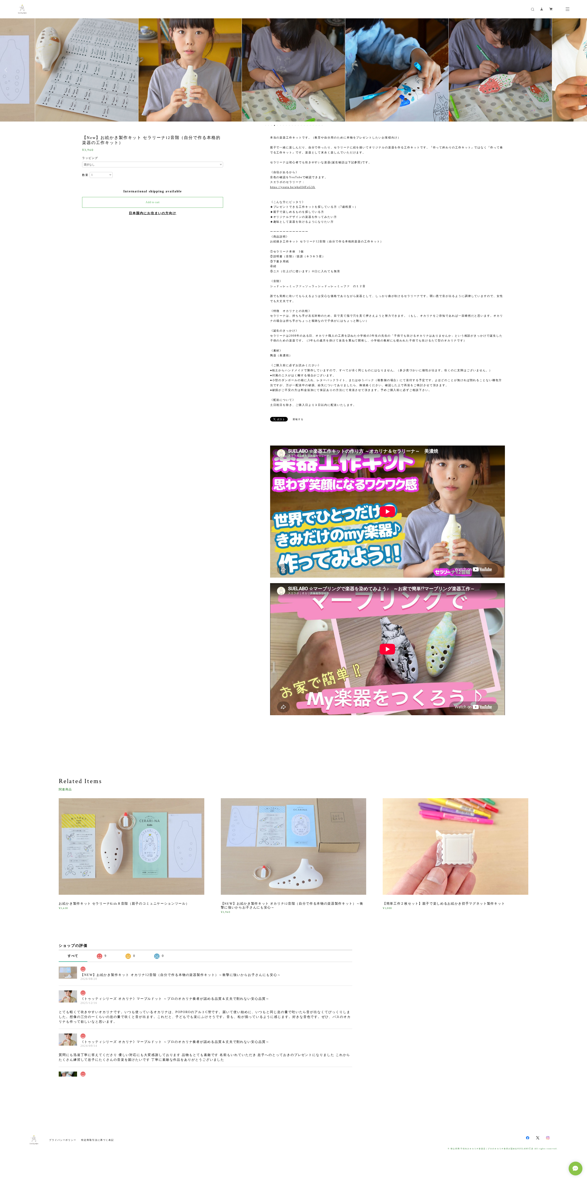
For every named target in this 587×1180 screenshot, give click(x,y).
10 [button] (292, 125)
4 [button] (274, 125)
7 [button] (283, 125)
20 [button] (322, 125)
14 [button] (304, 125)
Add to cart (153, 202)
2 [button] (268, 125)
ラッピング (90, 158)
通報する (298, 419)
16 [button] (310, 125)
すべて (73, 956)
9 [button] (289, 125)
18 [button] (316, 125)
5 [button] (277, 125)
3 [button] (271, 125)
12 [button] (298, 125)
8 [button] (286, 125)
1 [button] (265, 125)
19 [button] (319, 125)
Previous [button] (7, 70)
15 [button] (307, 125)
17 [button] (313, 125)
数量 (85, 175)
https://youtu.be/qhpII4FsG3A (293, 187)
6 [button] (280, 125)
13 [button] (301, 125)
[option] (86, 70)
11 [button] (295, 125)
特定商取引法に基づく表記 (97, 1140)
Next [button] (580, 70)
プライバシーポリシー (62, 1140)
